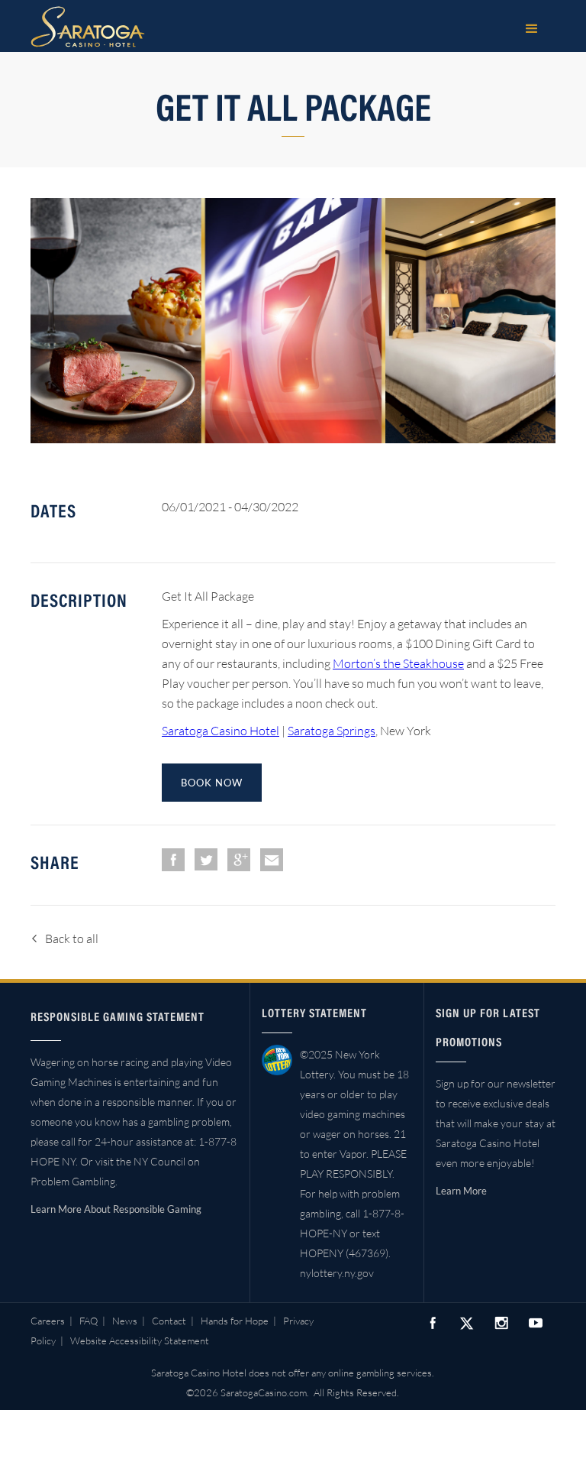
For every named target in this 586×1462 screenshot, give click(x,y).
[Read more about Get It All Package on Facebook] (173, 859)
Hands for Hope (235, 1321)
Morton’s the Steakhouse (398, 663)
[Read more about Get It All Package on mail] (271, 859)
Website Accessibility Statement (139, 1340)
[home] (88, 26)
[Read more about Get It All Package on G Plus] (238, 859)
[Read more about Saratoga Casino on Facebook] (432, 1322)
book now (212, 782)
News (124, 1321)
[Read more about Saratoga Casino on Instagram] (501, 1322)
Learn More (461, 1191)
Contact (169, 1321)
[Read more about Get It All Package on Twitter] (206, 859)
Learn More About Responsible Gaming (116, 1209)
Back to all (71, 938)
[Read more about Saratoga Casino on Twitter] (467, 1323)
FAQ (88, 1321)
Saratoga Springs (331, 730)
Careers (48, 1321)
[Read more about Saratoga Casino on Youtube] (535, 1322)
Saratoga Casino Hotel (220, 730)
